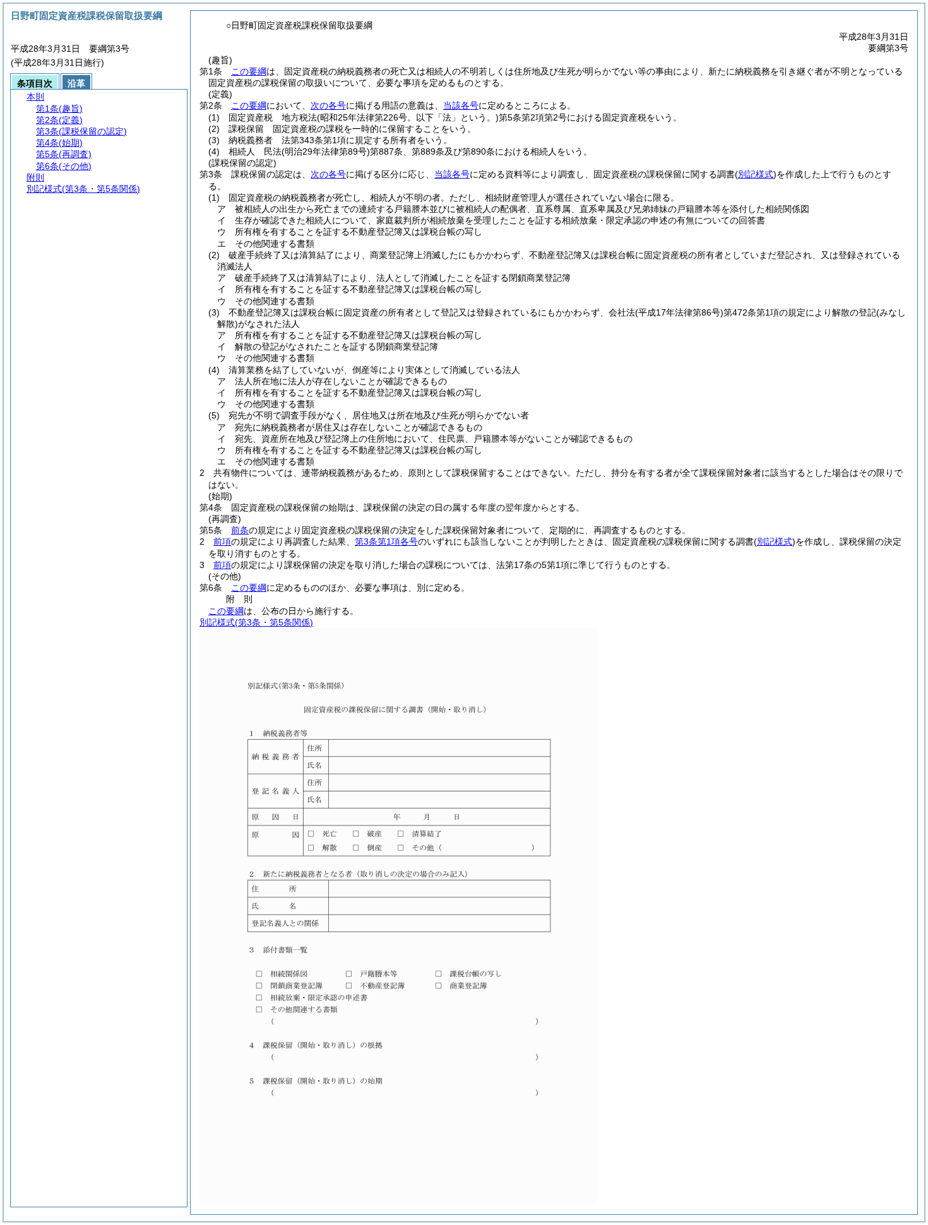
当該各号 (461, 105)
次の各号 (328, 105)
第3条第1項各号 (386, 541)
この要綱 (248, 71)
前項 (222, 541)
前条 (240, 530)
